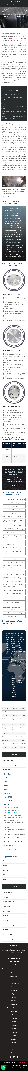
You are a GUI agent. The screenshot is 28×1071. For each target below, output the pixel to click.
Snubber (6, 920)
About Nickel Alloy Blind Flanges (12, 94)
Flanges (6, 805)
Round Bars (8, 793)
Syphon (5, 916)
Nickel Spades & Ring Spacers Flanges (14, 831)
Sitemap (21, 1068)
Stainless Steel (8, 760)
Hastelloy (6, 870)
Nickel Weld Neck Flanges (13, 815)
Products (14, 973)
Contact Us (14, 485)
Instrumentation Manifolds (13, 842)
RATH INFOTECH (13, 1068)
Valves (5, 897)
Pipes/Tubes (8, 774)
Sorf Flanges (7, 934)
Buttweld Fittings (9, 801)
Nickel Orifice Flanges (12, 820)
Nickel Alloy (6, 770)
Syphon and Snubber (11, 857)
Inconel (5, 861)
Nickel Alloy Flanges (11, 808)
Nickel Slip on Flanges (12, 810)
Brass (5, 880)
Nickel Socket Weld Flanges (14, 818)
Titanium (6, 875)
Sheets (6, 782)
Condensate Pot (8, 902)
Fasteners (7, 778)
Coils (5, 790)
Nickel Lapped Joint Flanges (14, 823)
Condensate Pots (10, 849)
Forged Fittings (9, 797)
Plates (6, 786)
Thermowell (8, 853)
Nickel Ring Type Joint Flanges (15, 834)
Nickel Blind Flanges (11, 813)
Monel (5, 866)
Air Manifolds (8, 845)
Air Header (6, 911)
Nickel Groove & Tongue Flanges (12, 826)
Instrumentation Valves (12, 838)
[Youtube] (17, 1057)
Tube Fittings (7, 892)
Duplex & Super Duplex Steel (12, 765)
